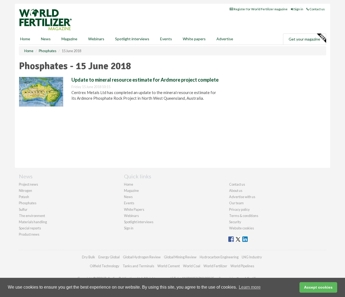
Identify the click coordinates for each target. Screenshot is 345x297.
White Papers (134, 209)
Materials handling (33, 222)
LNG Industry (252, 257)
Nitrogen (25, 190)
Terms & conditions (243, 215)
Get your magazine (304, 39)
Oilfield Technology (104, 266)
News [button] (46, 38)
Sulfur (23, 209)
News (128, 197)
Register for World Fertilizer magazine (260, 9)
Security (235, 222)
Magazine (69, 38)
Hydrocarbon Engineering (219, 257)
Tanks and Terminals (138, 266)
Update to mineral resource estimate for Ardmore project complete (145, 80)
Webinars (96, 38)
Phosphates (27, 203)
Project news (28, 184)
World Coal (191, 266)
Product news (29, 234)
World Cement (168, 266)
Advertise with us (242, 197)
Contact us (317, 9)
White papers (194, 38)
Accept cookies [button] (318, 287)
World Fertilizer (215, 266)
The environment (32, 215)
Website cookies (241, 228)
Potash (24, 197)
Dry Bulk (88, 257)
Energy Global (109, 257)
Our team (236, 203)
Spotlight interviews (132, 38)
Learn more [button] (250, 287)
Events (166, 38)
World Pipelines (242, 266)
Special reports (30, 228)
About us (235, 190)
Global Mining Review (180, 257)
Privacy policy (239, 209)
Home (25, 38)
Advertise (224, 38)
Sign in (298, 9)
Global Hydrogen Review (142, 257)
